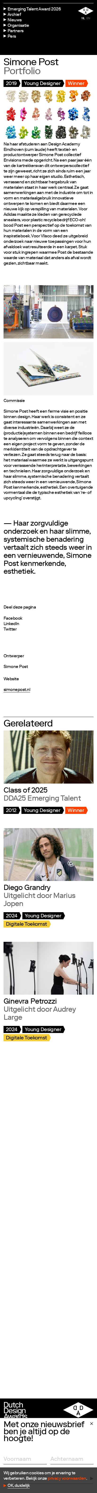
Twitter (10, 629)
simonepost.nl (17, 690)
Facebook (13, 619)
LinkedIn (11, 624)
